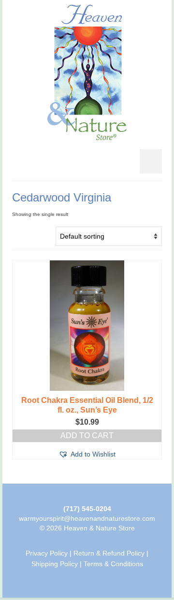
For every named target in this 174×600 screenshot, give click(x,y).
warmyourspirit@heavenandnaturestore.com (87, 518)
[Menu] (151, 161)
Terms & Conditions (113, 564)
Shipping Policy (54, 564)
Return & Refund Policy (109, 553)
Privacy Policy (47, 553)
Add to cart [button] (87, 435)
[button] (87, 454)
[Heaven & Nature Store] (87, 72)
